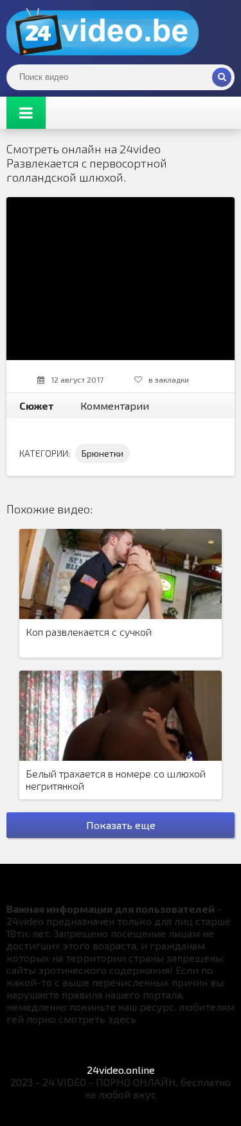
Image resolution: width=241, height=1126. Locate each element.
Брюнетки (102, 453)
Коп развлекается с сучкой (89, 631)
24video (102, 32)
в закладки (168, 379)
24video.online (121, 1070)
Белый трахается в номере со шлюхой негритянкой (116, 779)
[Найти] (221, 77)
